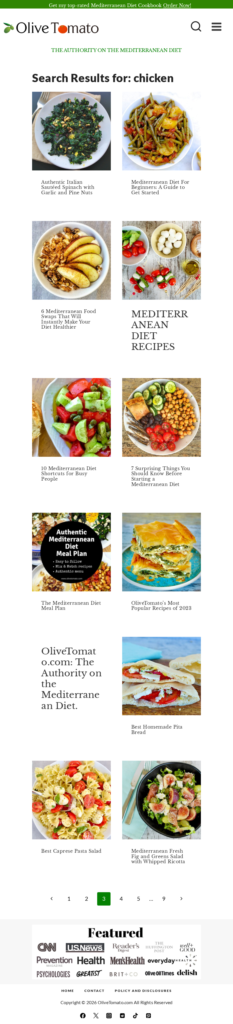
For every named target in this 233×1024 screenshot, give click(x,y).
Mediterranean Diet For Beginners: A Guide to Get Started (160, 187)
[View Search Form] (195, 27)
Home (67, 990)
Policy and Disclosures (143, 990)
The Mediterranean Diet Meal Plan (71, 605)
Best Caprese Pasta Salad (71, 851)
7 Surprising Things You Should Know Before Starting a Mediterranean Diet (160, 476)
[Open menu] (221, 26)
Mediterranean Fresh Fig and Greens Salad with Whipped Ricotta (158, 856)
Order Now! (177, 5)
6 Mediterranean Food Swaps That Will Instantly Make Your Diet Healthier (68, 319)
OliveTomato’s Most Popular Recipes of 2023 (161, 605)
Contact (94, 990)
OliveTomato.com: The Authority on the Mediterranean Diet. (71, 679)
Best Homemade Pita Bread (157, 729)
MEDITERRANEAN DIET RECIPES (159, 330)
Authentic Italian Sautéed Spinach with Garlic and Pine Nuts (67, 187)
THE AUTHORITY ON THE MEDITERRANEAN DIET (116, 50)
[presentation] (71, 131)
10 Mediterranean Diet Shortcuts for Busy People (68, 474)
